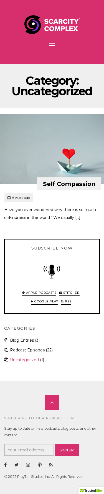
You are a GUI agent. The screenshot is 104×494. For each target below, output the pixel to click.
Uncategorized (24, 359)
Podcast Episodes (27, 350)
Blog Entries (22, 340)
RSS (67, 301)
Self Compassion (69, 183)
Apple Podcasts (40, 293)
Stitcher (71, 293)
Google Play (45, 301)
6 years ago (18, 197)
